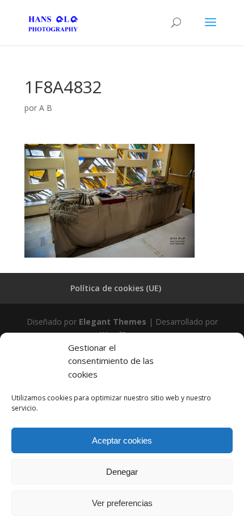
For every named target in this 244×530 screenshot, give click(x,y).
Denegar (122, 472)
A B (45, 107)
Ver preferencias (122, 503)
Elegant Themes (112, 321)
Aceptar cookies (122, 440)
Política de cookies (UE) (115, 288)
